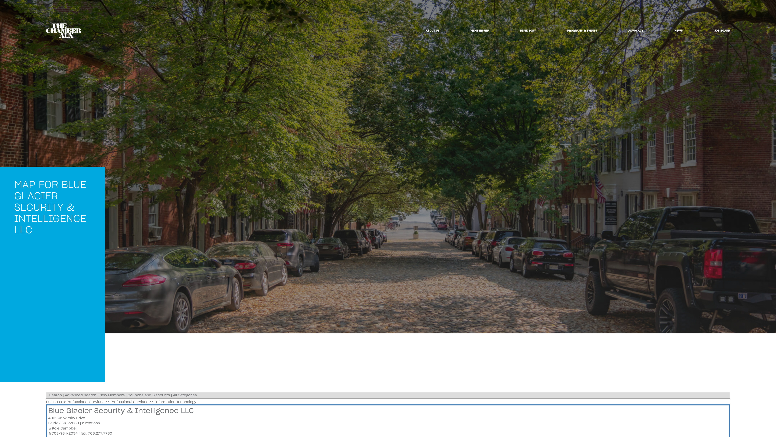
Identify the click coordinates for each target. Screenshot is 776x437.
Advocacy (635, 30)
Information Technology (175, 402)
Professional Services (129, 402)
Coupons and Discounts (149, 395)
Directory (528, 30)
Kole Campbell (64, 428)
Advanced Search (80, 395)
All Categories (185, 395)
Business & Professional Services (75, 402)
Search (55, 395)
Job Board (722, 30)
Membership (480, 30)
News (679, 30)
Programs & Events (582, 30)
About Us (433, 30)
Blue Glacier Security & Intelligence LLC (121, 410)
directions (91, 423)
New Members (112, 395)
